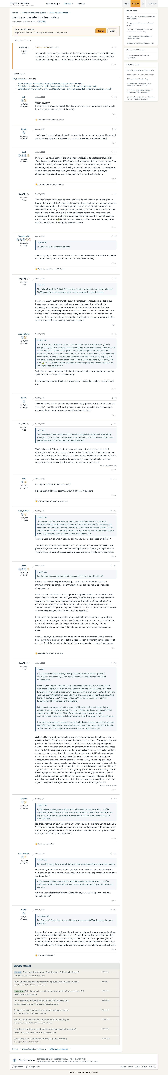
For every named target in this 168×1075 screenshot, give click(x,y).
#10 (115, 424)
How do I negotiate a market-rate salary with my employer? (41, 1019)
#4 (116, 152)
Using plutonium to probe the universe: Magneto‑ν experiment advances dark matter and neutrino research (64, 89)
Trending (81, 3)
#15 (115, 799)
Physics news (19, 79)
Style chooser (19, 1067)
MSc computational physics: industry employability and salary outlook (46, 981)
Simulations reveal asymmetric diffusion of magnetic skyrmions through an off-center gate (57, 86)
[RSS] (155, 1066)
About (130, 1067)
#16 (115, 853)
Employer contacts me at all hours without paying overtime (41, 1010)
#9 (116, 398)
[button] (60, 3)
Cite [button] (113, 64)
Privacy (144, 1067)
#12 (115, 511)
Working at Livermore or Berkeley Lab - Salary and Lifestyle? (51, 972)
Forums (67, 3)
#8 (116, 334)
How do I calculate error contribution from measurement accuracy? (45, 1029)
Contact (123, 1067)
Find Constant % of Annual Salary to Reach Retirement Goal (41, 1000)
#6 (116, 236)
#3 (116, 129)
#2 (116, 97)
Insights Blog (52, 3)
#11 (115, 478)
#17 (115, 910)
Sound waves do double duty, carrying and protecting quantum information (50, 83)
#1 (116, 47)
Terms (137, 1067)
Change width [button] (34, 1067)
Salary (42, 21)
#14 (115, 663)
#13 (115, 565)
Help (150, 1067)
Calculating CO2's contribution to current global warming (40, 1038)
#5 (116, 194)
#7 (116, 278)
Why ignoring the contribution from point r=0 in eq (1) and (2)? (54, 991)
